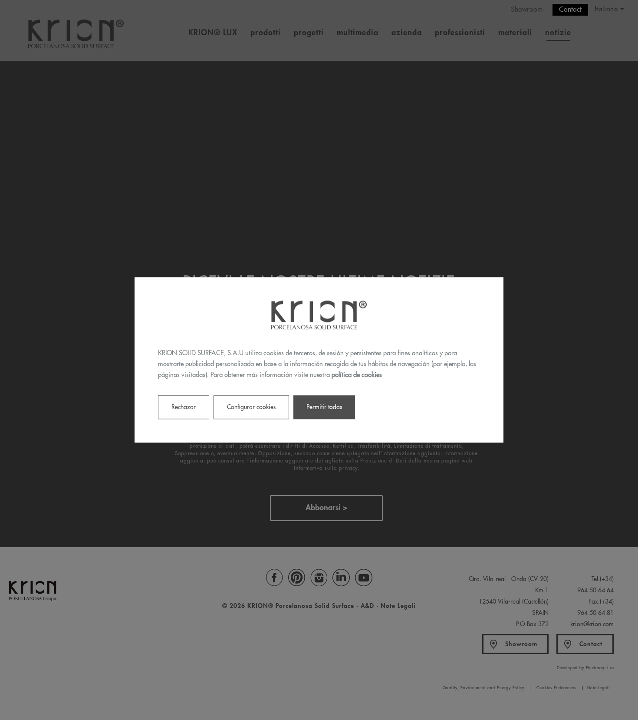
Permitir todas (324, 407)
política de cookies (357, 375)
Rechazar (183, 407)
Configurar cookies (251, 407)
